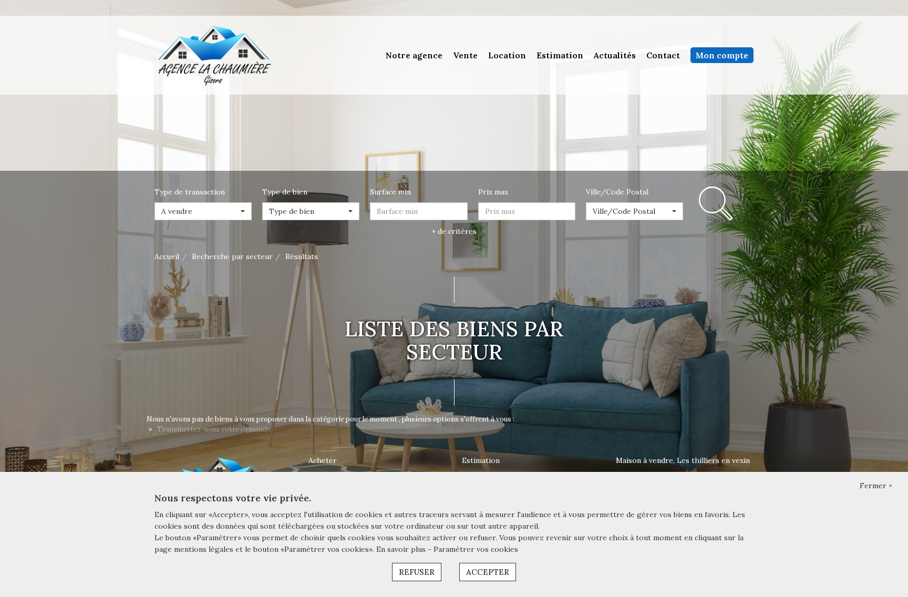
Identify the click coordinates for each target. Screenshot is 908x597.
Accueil (166, 256)
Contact (663, 55)
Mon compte (722, 55)
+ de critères (454, 231)
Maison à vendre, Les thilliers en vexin (683, 460)
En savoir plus (402, 549)
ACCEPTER (487, 572)
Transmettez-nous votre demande (214, 429)
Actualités (615, 55)
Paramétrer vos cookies (476, 549)
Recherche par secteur (232, 256)
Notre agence (414, 55)
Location (507, 55)
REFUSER (417, 572)
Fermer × (876, 485)
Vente (465, 55)
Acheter (322, 460)
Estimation (559, 55)
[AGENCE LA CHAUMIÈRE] (213, 54)
